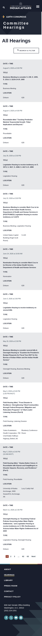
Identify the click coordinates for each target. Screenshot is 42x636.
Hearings (9, 575)
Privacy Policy (12, 597)
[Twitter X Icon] (11, 618)
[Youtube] (16, 618)
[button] (37, 6)
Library (8, 580)
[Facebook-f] (6, 618)
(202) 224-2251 (10, 611)
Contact (9, 591)
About (7, 569)
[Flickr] (21, 618)
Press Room (10, 586)
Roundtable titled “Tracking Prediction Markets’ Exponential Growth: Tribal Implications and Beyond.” (18, 122)
